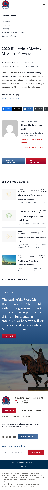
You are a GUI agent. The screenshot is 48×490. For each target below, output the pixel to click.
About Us (15, 416)
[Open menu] (44, 4)
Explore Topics (26, 410)
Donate (7, 336)
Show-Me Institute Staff (14, 66)
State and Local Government (13, 32)
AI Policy (26, 416)
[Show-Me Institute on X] (7, 436)
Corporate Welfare (9, 36)
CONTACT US (27, 437)
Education (6, 22)
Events (5, 416)
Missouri (5, 98)
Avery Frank (25, 224)
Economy (5, 29)
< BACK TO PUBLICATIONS (10, 161)
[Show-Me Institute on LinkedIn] (10, 436)
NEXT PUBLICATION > (35, 161)
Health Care (6, 25)
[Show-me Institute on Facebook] (3, 436)
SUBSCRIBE (35, 452)
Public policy (15, 98)
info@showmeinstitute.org (32, 147)
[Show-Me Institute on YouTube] (14, 436)
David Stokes (25, 202)
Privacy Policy (24, 466)
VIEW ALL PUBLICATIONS (13, 279)
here (20, 87)
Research (40, 410)
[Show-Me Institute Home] (5, 4)
